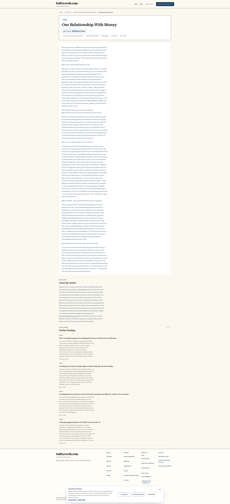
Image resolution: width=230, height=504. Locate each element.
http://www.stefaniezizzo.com (68, 316)
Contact (126, 480)
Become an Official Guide (131, 475)
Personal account (163, 456)
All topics (109, 456)
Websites (126, 461)
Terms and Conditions (147, 463)
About (136, 4)
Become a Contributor (165, 466)
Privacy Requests (146, 476)
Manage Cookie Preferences (146, 482)
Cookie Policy (145, 468)
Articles (68, 12)
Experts (109, 461)
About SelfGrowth (129, 456)
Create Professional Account (164, 461)
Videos (109, 475)
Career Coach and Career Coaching (84, 12)
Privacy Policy (145, 458)
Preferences (151, 494)
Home (61, 12)
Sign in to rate (123, 36)
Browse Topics (149, 4)
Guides (109, 466)
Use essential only (138, 494)
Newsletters (127, 466)
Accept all (124, 494)
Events (126, 471)
